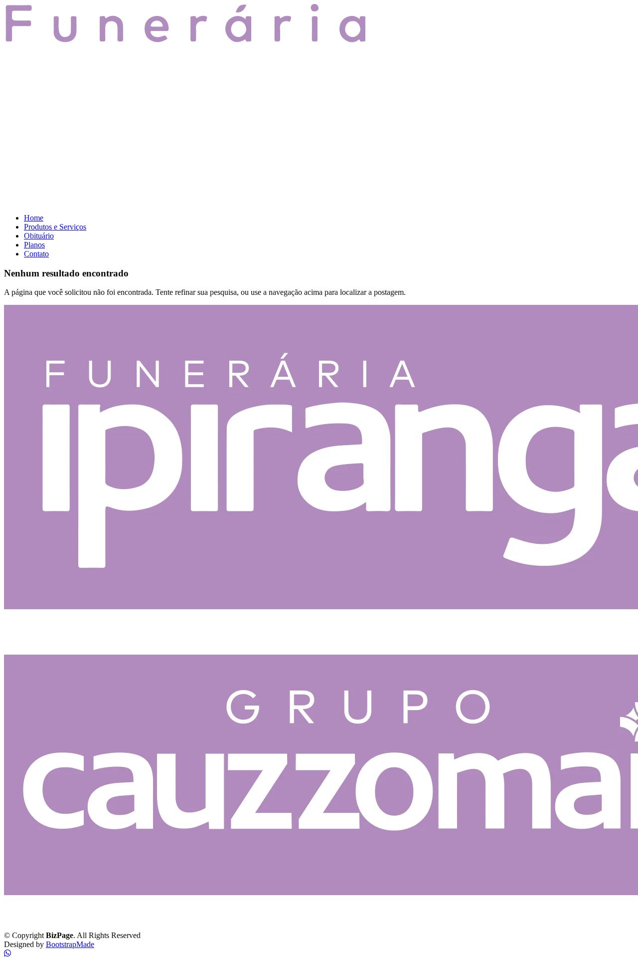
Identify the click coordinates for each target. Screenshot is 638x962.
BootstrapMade (70, 944)
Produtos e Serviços (55, 227)
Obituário (39, 236)
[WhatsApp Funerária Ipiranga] (7, 953)
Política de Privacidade (40, 918)
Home (33, 218)
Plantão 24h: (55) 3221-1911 (56, 641)
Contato (36, 253)
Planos (34, 244)
